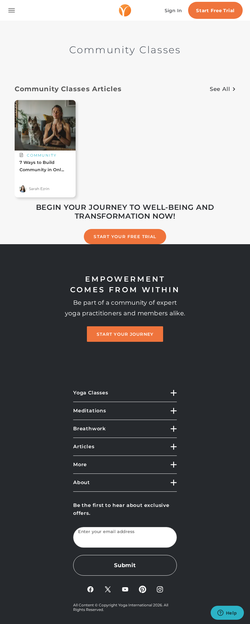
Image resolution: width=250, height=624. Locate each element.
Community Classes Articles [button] (68, 89)
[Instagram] (160, 589)
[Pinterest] (142, 589)
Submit (125, 565)
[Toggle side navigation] (11, 10)
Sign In (173, 10)
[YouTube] (125, 589)
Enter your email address (106, 531)
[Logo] (125, 10)
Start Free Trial (215, 10)
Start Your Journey (125, 334)
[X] (108, 589)
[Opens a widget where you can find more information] (227, 613)
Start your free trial (125, 236)
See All (220, 89)
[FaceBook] (90, 589)
